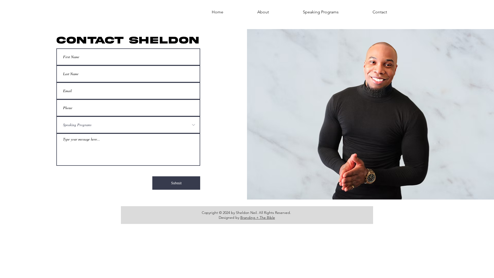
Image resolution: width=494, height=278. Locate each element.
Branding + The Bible (257, 217)
